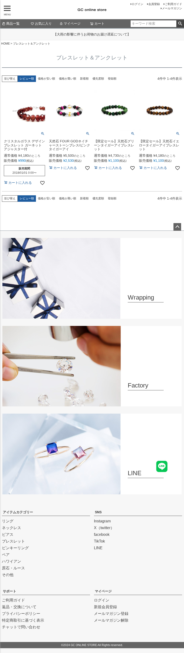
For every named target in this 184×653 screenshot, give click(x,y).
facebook (101, 534)
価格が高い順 (67, 78)
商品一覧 (13, 23)
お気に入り (43, 23)
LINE (98, 548)
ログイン (137, 4)
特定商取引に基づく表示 (23, 620)
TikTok (99, 541)
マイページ (72, 23)
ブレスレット (13, 541)
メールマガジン (172, 8)
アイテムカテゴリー (18, 512)
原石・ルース (13, 568)
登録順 (112, 78)
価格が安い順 (46, 78)
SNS (98, 512)
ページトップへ (177, 227)
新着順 (84, 78)
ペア (6, 555)
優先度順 (98, 78)
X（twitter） (104, 528)
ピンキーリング (15, 548)
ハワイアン (11, 561)
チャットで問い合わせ (21, 627)
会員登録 (154, 4)
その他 (7, 575)
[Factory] (92, 403)
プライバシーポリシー (21, 614)
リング (7, 521)
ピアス (7, 534)
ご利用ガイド (173, 4)
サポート (9, 591)
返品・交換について (19, 607)
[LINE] (92, 491)
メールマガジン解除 (111, 620)
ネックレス (11, 528)
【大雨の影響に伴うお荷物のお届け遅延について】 (92, 34)
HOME (5, 43)
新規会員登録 (105, 607)
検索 (180, 23)
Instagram (102, 521)
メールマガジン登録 (111, 614)
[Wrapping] (92, 316)
